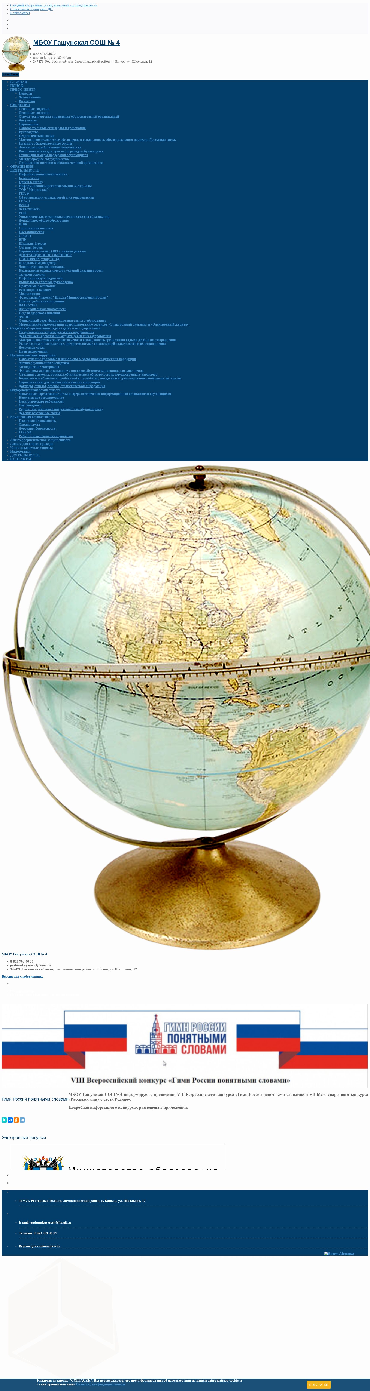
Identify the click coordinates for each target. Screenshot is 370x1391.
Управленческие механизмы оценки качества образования (64, 216)
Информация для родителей (40, 278)
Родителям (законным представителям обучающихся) (61, 409)
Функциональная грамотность (42, 309)
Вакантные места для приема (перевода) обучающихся (61, 151)
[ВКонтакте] (10, 1120)
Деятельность (29, 209)
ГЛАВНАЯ (18, 82)
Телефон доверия (32, 274)
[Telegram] (22, 1120)
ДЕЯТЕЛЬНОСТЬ (25, 170)
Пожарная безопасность (37, 420)
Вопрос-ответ (20, 13)
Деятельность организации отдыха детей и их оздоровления (65, 336)
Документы (28, 120)
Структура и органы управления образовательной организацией (69, 116)
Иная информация (33, 351)
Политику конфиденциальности (100, 1384)
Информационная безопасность (43, 174)
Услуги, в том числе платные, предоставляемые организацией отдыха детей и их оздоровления (92, 343)
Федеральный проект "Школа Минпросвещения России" (63, 297)
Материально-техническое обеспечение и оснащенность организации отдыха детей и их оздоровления (97, 340)
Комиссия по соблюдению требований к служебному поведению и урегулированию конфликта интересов (100, 378)
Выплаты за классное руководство (46, 282)
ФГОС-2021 (28, 305)
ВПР (22, 239)
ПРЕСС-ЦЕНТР (23, 89)
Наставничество (31, 232)
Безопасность (29, 178)
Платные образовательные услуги (45, 143)
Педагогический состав (37, 136)
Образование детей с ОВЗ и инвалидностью (52, 251)
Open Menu (10, 74)
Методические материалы (39, 367)
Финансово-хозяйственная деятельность (50, 147)
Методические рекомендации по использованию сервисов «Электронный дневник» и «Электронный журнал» (104, 324)
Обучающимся (30, 405)
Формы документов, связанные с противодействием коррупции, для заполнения (81, 370)
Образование (29, 124)
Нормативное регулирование (41, 397)
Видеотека (27, 101)
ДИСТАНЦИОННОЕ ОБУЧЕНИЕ (45, 255)
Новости (25, 93)
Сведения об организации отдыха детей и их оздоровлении (53, 5)
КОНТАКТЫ (20, 459)
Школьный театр (32, 243)
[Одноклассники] (16, 1120)
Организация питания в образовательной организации (61, 162)
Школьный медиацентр (37, 263)
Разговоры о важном (35, 290)
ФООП (24, 316)
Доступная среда (32, 347)
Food (22, 213)
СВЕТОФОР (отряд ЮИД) (39, 259)
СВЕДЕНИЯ (20, 105)
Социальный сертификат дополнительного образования (62, 320)
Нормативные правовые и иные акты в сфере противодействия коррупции (77, 359)
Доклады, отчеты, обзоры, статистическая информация (62, 386)
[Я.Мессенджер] (4, 1120)
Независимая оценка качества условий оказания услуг (61, 270)
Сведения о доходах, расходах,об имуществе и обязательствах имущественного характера (88, 374)
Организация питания (36, 228)
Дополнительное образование (41, 266)
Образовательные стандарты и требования (52, 128)
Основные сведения (34, 109)
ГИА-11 (24, 201)
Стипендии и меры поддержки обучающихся (53, 155)
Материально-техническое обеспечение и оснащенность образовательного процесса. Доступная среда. (97, 139)
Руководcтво (29, 132)
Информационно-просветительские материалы (55, 186)
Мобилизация (29, 293)
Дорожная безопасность (37, 428)
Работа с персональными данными (46, 436)
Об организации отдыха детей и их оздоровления (56, 197)
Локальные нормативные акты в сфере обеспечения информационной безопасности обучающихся (95, 394)
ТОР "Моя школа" (34, 189)
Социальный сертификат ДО (31, 9)
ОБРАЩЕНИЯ (21, 166)
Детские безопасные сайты (39, 413)
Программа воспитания (37, 286)
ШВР (23, 224)
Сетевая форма (31, 247)
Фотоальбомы (30, 97)
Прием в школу (31, 182)
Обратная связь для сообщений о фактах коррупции (59, 382)
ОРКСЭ (25, 236)
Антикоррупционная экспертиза (44, 363)
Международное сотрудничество (44, 159)
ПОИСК (16, 85)
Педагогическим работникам (41, 401)
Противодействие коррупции (41, 301)
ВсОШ (24, 205)
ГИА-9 (24, 193)
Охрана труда (29, 424)
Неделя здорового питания (39, 313)
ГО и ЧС (25, 432)
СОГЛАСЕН (319, 1385)
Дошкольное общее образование (44, 220)
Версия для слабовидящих (22, 976)
